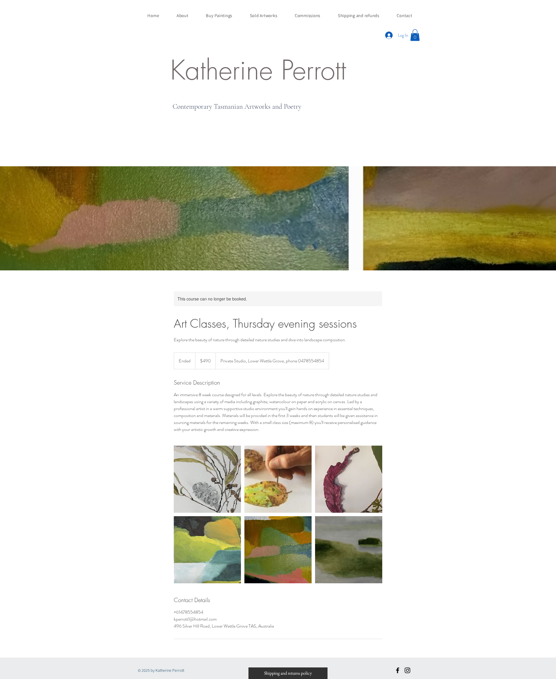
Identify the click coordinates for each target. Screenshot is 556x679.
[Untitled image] (207, 479)
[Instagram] (407, 670)
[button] (415, 35)
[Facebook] (397, 670)
